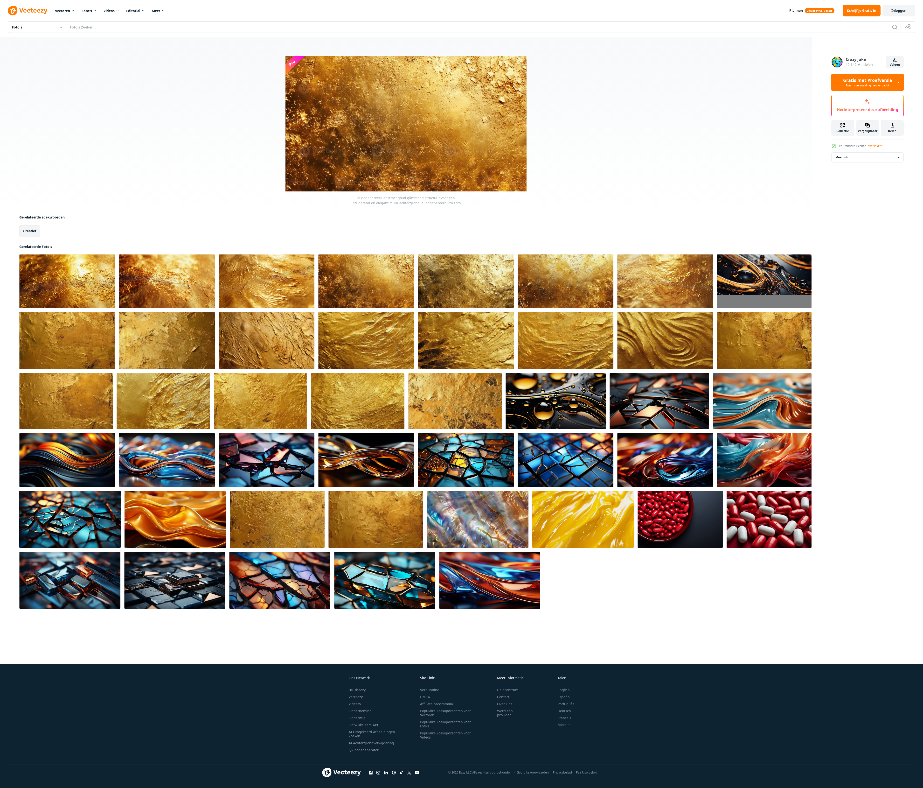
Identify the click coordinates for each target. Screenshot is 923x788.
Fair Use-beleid (586, 772)
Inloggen (898, 10)
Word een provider (505, 713)
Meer (156, 10)
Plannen (796, 10)
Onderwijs (357, 718)
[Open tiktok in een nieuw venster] (401, 772)
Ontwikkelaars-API (363, 725)
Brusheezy (357, 690)
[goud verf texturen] (67, 340)
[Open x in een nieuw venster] (409, 772)
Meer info (842, 157)
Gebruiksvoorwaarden (533, 772)
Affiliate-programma (436, 704)
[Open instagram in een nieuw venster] (378, 772)
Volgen (895, 65)
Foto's (87, 10)
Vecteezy (356, 697)
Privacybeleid (562, 772)
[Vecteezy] (27, 10)
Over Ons (504, 704)
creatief (29, 231)
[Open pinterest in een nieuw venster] (394, 772)
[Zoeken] (895, 27)
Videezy (355, 704)
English (564, 690)
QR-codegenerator (364, 750)
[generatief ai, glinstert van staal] (659, 401)
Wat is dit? (875, 146)
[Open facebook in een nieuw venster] (371, 772)
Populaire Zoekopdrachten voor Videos (445, 735)
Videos (109, 10)
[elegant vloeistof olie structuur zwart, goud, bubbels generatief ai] (556, 401)
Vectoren (62, 10)
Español (564, 697)
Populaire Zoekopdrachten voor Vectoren (445, 713)
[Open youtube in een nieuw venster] (417, 772)
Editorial (133, 10)
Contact (503, 697)
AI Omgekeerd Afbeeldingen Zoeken (372, 734)
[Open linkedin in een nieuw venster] (386, 772)
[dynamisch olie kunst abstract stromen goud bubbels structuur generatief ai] (764, 281)
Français (564, 718)
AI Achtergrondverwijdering (371, 743)
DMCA (425, 697)
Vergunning (429, 690)
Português (566, 704)
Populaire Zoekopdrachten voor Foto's (445, 724)
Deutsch (564, 711)
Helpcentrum (507, 690)
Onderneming (360, 711)
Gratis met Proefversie (867, 82)
